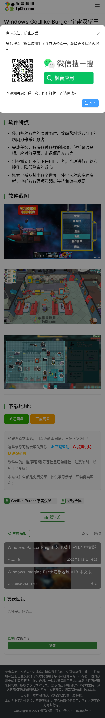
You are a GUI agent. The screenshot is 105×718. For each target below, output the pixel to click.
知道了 (90, 103)
